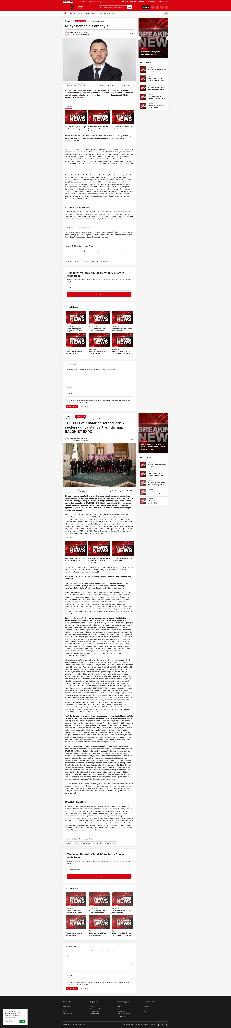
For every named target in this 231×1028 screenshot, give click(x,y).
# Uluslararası (110, 843)
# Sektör (99, 843)
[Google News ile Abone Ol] (71, 85)
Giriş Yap (83, 406)
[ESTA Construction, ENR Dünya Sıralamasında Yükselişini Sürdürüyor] (99, 121)
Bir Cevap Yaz (71, 365)
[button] (157, 7)
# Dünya (69, 261)
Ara (129, 7)
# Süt (87, 261)
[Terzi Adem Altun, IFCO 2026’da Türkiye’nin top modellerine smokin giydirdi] (153, 78)
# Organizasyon (87, 843)
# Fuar (76, 843)
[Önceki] (75, 2)
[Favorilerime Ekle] (108, 85)
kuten (72, 32)
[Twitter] (162, 1024)
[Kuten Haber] (78, 7)
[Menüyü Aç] (64, 7)
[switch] (165, 13)
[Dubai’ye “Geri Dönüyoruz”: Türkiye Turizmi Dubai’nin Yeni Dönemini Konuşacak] (122, 343)
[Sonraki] (77, 2)
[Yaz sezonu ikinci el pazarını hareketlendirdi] (123, 121)
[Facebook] (158, 1024)
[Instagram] (166, 1024)
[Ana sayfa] (65, 13)
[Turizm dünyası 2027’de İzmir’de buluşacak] (99, 343)
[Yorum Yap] (112, 85)
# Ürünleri (104, 261)
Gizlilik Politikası (9, 1021)
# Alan (68, 843)
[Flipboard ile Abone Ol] (81, 85)
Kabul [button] (22, 1021)
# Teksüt (95, 261)
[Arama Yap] (153, 7)
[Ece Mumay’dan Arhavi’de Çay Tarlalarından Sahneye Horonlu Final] (153, 433)
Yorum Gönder (71, 406)
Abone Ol (146, 7)
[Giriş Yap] (162, 7)
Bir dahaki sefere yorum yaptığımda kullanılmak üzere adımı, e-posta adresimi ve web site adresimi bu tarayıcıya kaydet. (99, 401)
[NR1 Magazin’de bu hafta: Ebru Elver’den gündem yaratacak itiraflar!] (153, 87)
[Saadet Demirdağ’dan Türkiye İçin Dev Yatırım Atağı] (76, 121)
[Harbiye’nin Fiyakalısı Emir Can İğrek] (153, 69)
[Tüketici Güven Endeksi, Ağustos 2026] (76, 343)
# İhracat (78, 261)
